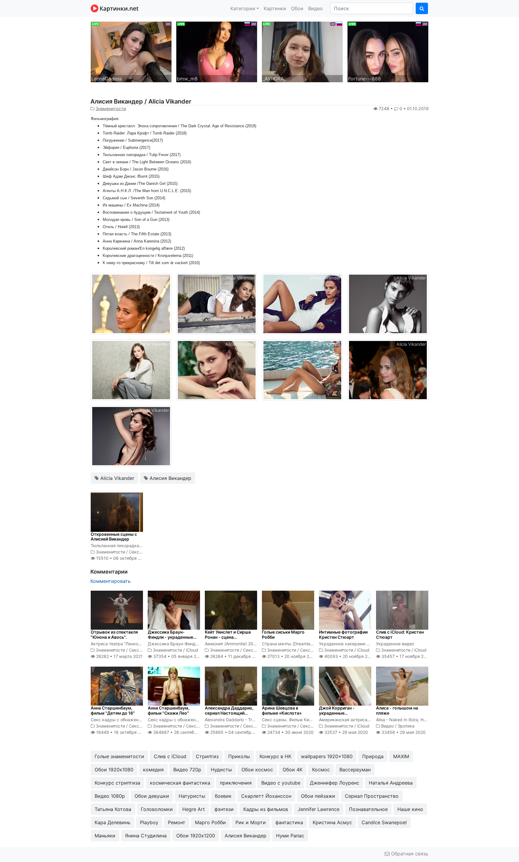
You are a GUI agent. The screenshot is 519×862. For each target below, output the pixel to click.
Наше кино (410, 809)
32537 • (345, 732)
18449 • (121, 732)
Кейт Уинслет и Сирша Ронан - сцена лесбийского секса (228, 637)
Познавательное (368, 809)
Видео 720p (187, 770)
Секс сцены (141, 551)
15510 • (121, 558)
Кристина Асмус (332, 822)
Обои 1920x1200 (195, 836)
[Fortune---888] (388, 51)
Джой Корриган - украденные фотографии (337, 713)
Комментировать (110, 581)
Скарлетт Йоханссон (266, 796)
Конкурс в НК (275, 756)
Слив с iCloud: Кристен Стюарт (400, 634)
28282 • (119, 656)
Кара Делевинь (112, 822)
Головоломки (157, 809)
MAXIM (401, 756)
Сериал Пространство (372, 796)
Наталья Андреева (391, 783)
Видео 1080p (110, 796)
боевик (223, 796)
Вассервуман (355, 770)
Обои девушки (152, 796)
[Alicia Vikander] (131, 303)
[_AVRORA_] (302, 51)
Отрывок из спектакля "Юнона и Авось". (114, 634)
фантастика (289, 822)
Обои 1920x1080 (114, 770)
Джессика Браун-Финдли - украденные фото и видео (170, 637)
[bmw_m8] (216, 51)
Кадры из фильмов (265, 809)
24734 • (290, 732)
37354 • (177, 656)
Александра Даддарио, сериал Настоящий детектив (229, 713)
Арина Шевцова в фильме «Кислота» (282, 710)
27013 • (291, 656)
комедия (153, 770)
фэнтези (224, 809)
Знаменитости (111, 108)
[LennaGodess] (131, 51)
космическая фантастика (180, 783)
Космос (321, 770)
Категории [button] (242, 8)
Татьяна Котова (113, 809)
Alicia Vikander (116, 478)
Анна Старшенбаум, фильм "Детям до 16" (113, 710)
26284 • (235, 656)
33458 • (403, 732)
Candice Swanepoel (384, 822)
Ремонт (176, 822)
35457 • (405, 656)
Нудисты (221, 770)
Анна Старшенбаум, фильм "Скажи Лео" (169, 710)
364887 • (181, 732)
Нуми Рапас (290, 836)
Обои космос (257, 770)
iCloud (192, 650)
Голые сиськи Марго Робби (283, 634)
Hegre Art (193, 809)
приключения (236, 783)
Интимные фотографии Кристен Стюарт (343, 634)
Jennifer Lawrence (318, 809)
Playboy (149, 822)
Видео (315, 8)
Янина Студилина (146, 836)
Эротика (406, 725)
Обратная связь (409, 854)
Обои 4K (292, 770)
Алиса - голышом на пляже (397, 710)
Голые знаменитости (119, 756)
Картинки (275, 8)
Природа (373, 756)
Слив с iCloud (170, 756)
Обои (297, 8)
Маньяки (105, 836)
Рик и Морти (250, 822)
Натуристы (192, 796)
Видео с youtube (280, 783)
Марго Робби (210, 822)
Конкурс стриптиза (117, 783)
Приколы (239, 756)
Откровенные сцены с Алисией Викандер (114, 537)
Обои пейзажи (318, 796)
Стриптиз (207, 756)
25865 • (237, 732)
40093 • (349, 656)
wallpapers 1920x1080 (327, 756)
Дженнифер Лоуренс (334, 783)
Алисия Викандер (169, 478)
